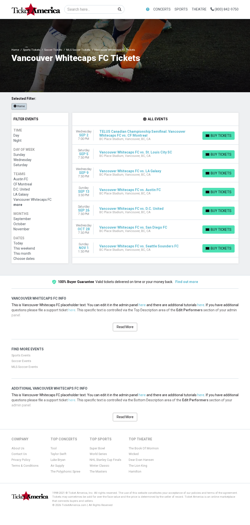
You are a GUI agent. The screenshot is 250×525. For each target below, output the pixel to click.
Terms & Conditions (25, 465)
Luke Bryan (58, 460)
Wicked (134, 454)
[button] (147, 9)
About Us (17, 448)
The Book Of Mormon (144, 448)
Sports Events (21, 355)
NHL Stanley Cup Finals (105, 460)
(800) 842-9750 (226, 9)
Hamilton (135, 471)
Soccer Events (21, 361)
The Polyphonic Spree (65, 471)
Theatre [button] (199, 9)
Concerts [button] (162, 9)
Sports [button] (181, 9)
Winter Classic (99, 465)
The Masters (98, 471)
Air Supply (57, 465)
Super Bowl (97, 448)
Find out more (186, 282)
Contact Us (19, 454)
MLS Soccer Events (24, 367)
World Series (98, 454)
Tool (54, 448)
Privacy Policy (20, 460)
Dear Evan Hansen (141, 460)
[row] (155, 135)
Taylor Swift (58, 454)
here (142, 305)
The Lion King (138, 465)
